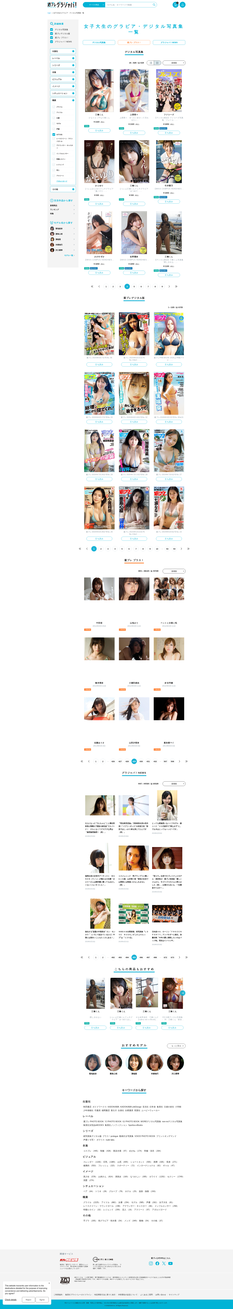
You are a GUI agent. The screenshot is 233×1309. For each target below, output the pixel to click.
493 (120, 957)
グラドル (59, 107)
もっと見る (176, 1046)
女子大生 (59, 134)
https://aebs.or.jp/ (79, 1281)
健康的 (90, 1165)
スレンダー (92, 1162)
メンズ (131, 1220)
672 (165, 957)
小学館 (178, 1107)
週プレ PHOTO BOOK (93, 1121)
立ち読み (99, 130)
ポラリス (101, 1140)
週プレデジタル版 (62, 33)
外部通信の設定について (128, 1295)
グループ (116, 1191)
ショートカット (141, 1162)
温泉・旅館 (148, 1191)
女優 (57, 118)
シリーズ (56, 65)
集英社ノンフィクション (116, 1125)
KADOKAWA (113, 1107)
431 (148, 761)
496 (141, 957)
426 (113, 761)
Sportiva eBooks (135, 1125)
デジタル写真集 (61, 29)
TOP (49, 13)
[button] (182, 993)
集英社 (160, 1107)
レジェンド (60, 164)
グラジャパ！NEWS (63, 42)
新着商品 (53, 205)
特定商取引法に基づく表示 (104, 1295)
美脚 (159, 1162)
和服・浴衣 (153, 1151)
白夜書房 (129, 1110)
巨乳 (109, 1162)
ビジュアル (57, 79)
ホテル (131, 1191)
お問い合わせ (160, 1295)
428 (127, 761)
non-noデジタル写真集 (172, 1121)
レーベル (56, 58)
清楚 (89, 1180)
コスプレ (91, 1151)
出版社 (55, 51)
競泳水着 (120, 1151)
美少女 (90, 1176)
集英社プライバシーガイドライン (78, 1295)
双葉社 (137, 1110)
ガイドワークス (99, 1107)
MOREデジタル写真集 (151, 1121)
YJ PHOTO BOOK (113, 1121)
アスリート (60, 175)
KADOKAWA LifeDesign (130, 1107)
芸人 (57, 170)
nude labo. (110, 1140)
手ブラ (90, 1220)
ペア (88, 1191)
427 (120, 761)
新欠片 (114, 1110)
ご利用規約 (58, 1295)
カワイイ (157, 1176)
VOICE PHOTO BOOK (145, 1136)
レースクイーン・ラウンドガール (64, 140)
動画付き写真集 (126, 1136)
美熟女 (122, 1176)
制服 (106, 1151)
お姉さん (106, 1176)
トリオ (101, 1191)
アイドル (59, 112)
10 (157, 549)
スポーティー (126, 1165)
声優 (57, 129)
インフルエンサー (62, 153)
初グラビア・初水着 (110, 1220)
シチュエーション (59, 93)
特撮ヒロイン (60, 159)
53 (167, 549)
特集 (52, 214)
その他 (55, 189)
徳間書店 (106, 1110)
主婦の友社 (169, 1107)
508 (172, 761)
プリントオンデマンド (166, 1136)
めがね (136, 1151)
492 (113, 957)
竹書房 (98, 1110)
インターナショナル (149, 1165)
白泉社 (121, 1110)
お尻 (123, 1162)
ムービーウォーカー (150, 1110)
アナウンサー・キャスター (64, 147)
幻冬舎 (153, 1107)
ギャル (169, 1165)
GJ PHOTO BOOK (131, 1121)
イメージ (56, 86)
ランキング (54, 210)
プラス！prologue (110, 1136)
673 (172, 957)
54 (174, 549)
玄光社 (146, 1107)
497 (148, 957)
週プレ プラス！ (62, 38)
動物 (144, 1220)
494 (127, 957)
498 (155, 957)
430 (141, 761)
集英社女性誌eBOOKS (93, 1125)
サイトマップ (174, 1295)
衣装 (54, 72)
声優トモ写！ (89, 1140)
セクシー (175, 1176)
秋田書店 (87, 1107)
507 (165, 761)
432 (155, 761)
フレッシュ (107, 1165)
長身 (172, 1162)
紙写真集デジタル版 (92, 1136)
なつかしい (139, 1176)
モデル (58, 123)
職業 (54, 100)
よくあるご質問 (146, 1295)
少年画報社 (88, 1110)
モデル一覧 (68, 255)
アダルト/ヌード (61, 181)
